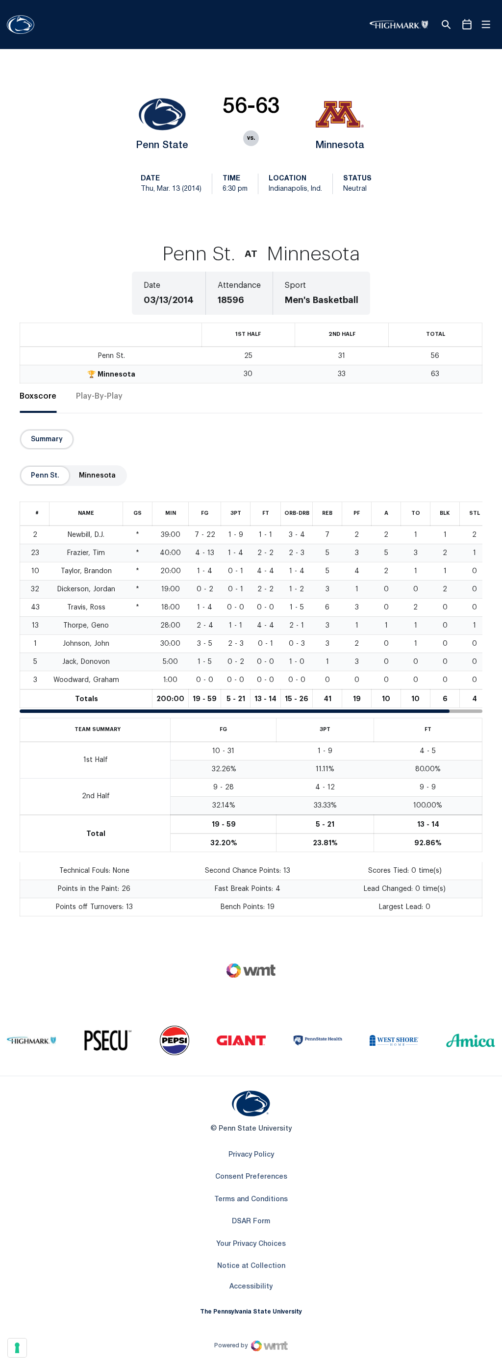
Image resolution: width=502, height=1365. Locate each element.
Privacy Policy (251, 1155)
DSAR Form (251, 1221)
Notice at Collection (251, 1266)
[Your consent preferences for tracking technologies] (17, 1348)
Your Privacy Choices (251, 1244)
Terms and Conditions (251, 1199)
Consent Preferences (251, 1177)
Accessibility (251, 1286)
